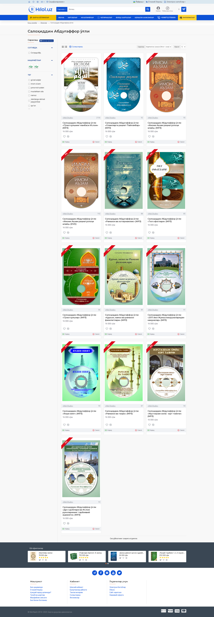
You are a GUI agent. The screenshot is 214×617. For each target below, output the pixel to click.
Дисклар (43, 23)
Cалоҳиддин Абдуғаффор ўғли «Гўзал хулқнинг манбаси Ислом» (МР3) (80, 125)
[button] (106, 563)
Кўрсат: (177, 47)
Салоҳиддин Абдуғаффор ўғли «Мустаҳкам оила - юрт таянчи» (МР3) (165, 413)
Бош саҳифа (32, 23)
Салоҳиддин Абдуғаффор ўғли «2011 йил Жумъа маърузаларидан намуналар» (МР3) (166, 317)
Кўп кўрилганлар (36, 548)
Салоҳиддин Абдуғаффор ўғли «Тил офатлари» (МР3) (164, 220)
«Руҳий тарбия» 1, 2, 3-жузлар (172, 553)
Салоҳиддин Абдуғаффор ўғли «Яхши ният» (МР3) (79, 412)
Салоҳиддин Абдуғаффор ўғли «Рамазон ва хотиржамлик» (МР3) (123, 220)
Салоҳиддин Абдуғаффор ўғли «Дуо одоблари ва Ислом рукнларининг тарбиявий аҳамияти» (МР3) (79, 511)
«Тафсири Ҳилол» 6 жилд (90, 553)
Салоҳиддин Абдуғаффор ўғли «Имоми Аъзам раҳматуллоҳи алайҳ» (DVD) (79, 221)
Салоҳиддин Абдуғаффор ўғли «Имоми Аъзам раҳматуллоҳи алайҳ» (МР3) (164, 125)
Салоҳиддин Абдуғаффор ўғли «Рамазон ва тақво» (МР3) (122, 412)
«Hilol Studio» (68, 118)
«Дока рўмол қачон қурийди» (132, 553)
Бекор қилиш (47, 41)
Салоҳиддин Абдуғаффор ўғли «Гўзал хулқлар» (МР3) (79, 316)
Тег (29, 75)
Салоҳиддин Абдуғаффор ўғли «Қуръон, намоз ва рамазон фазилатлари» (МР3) (122, 317)
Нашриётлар (34, 60)
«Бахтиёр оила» (46, 553)
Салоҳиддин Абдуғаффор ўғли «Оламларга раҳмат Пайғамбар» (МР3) (122, 125)
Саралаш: (141, 47)
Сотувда (32, 48)
